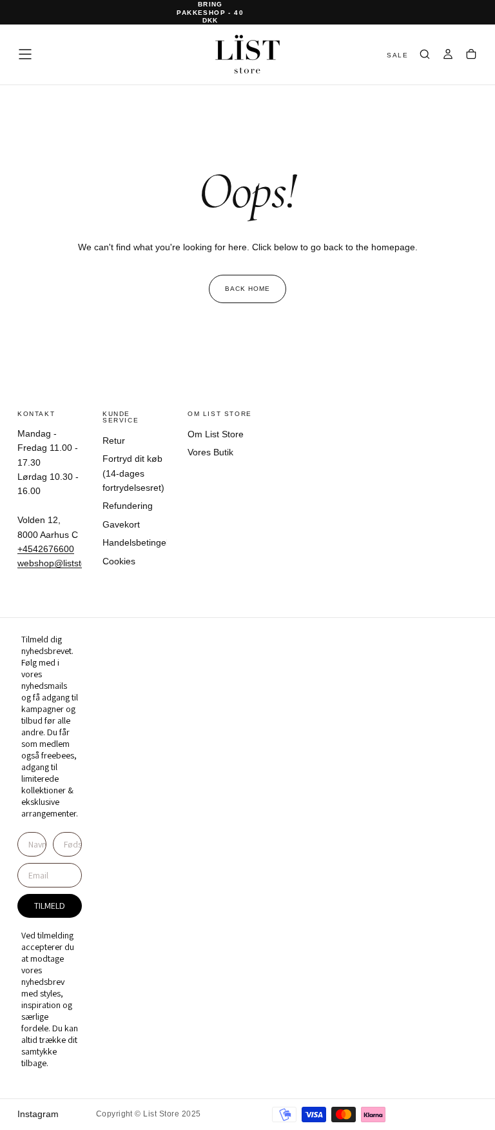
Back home (247, 288)
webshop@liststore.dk (62, 563)
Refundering (127, 506)
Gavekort (121, 524)
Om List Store (216, 434)
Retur (113, 440)
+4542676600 (45, 549)
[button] (25, 54)
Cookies (118, 561)
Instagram (38, 1114)
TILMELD (49, 905)
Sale (397, 55)
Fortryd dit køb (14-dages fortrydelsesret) (133, 473)
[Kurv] (471, 55)
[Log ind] (448, 55)
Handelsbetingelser (134, 542)
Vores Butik (210, 452)
